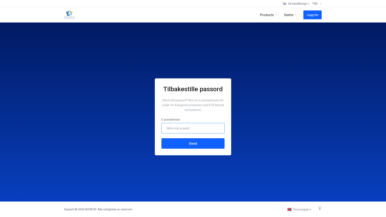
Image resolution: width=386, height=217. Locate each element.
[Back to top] (320, 208)
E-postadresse (170, 119)
